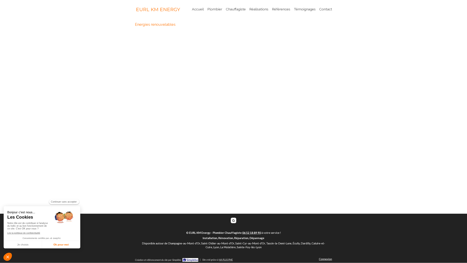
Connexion (325, 259)
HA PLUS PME (226, 259)
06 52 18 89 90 (251, 232)
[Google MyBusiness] (233, 220)
